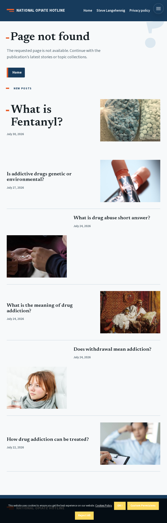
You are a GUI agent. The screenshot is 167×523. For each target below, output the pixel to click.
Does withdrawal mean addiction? (112, 349)
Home (88, 10)
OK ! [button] (119, 505)
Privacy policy (140, 10)
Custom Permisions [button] (143, 505)
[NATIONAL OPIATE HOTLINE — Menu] (158, 8)
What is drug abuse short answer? (112, 218)
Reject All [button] (84, 515)
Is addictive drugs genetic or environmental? (39, 177)
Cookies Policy (103, 505)
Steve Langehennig (111, 10)
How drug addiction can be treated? (48, 439)
